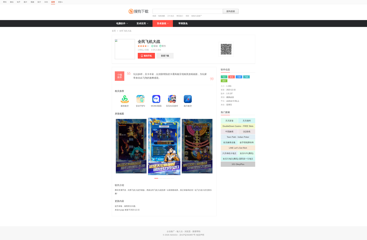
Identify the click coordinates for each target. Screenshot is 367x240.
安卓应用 (141, 23)
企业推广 (171, 231)
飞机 (246, 77)
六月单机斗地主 (229, 153)
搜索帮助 (196, 231)
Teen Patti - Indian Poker (238, 137)
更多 (60, 2)
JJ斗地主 (170, 16)
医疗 (39, 2)
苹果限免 (183, 23)
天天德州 (247, 120)
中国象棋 (229, 131)
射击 (231, 77)
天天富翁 (229, 120)
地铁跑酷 (161, 16)
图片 (25, 2)
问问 (46, 2)
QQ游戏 (246, 131)
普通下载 (165, 56)
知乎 (18, 2)
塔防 (187, 16)
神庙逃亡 (179, 16)
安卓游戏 (161, 23)
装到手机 (146, 56)
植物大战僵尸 (196, 16)
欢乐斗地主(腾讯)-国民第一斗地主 (238, 159)
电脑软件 (120, 23)
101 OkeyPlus (238, 164)
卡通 (239, 77)
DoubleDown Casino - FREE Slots (238, 126)
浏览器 (188, 231)
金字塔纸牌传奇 (247, 142)
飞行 (224, 77)
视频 (32, 2)
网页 (5, 2)
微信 (11, 2)
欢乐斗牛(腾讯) (246, 153)
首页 (114, 31)
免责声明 (200, 235)
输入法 (180, 231)
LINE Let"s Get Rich (238, 148)
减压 (224, 81)
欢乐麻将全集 (229, 142)
